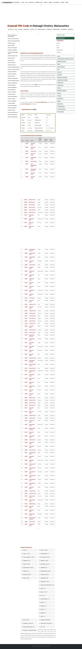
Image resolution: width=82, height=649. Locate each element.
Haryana (59, 74)
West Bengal (60, 111)
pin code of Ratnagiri (24, 104)
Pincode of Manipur (12, 85)
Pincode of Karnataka (12, 73)
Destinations (16, 2)
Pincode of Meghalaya (12, 87)
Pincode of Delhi (11, 58)
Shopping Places (39, 2)
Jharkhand (60, 82)
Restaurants (56, 2)
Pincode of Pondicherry (12, 96)
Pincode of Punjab (11, 98)
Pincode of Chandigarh (12, 47)
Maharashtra (11, 29)
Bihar (58, 64)
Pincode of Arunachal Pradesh (14, 40)
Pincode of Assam (11, 43)
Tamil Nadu (60, 103)
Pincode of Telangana (12, 107)
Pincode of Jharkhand (12, 71)
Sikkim (58, 101)
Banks (66, 2)
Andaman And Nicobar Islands (65, 59)
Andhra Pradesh (56, 29)
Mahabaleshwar (60, 49)
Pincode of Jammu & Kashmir (13, 69)
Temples (46, 2)
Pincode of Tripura (11, 110)
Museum (50, 2)
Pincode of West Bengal (12, 116)
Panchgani (59, 52)
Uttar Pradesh (64, 29)
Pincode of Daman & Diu (12, 55)
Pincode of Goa (11, 60)
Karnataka (60, 85)
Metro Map (31, 2)
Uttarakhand (49, 29)
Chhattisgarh (61, 66)
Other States (70, 29)
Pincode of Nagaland (12, 91)
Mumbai (58, 43)
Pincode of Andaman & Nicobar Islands (12, 36)
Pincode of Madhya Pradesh (13, 80)
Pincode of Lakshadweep (13, 78)
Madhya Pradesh (61, 90)
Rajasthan (20, 29)
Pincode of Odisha (11, 94)
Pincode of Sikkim (11, 103)
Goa (36, 29)
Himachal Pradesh (41, 29)
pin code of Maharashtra (41, 102)
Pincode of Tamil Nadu (12, 105)
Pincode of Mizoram (12, 89)
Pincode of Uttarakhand (12, 114)
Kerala (59, 88)
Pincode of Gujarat (11, 62)
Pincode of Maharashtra (12, 82)
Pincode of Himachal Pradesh (13, 67)
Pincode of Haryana (12, 64)
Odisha (59, 93)
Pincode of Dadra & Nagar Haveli (13, 53)
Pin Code (62, 2)
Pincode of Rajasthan (12, 101)
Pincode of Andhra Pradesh (13, 38)
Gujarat (32, 29)
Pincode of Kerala (11, 76)
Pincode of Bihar (11, 45)
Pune (58, 45)
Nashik (58, 47)
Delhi (26, 2)
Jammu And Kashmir (62, 80)
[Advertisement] (41, 14)
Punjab (59, 96)
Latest (22, 2)
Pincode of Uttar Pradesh (13, 112)
